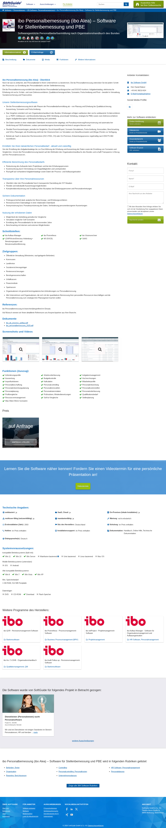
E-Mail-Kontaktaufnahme (140, 94)
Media (47, 60)
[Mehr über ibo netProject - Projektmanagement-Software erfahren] (103, 629)
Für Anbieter (67, 4)
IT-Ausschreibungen (50, 808)
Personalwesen (19, 10)
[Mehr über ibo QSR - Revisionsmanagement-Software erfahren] (21, 629)
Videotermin (83, 486)
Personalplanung (117, 771)
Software (29, 4)
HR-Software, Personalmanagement (41, 10)
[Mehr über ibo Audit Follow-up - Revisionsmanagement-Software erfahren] (62, 657)
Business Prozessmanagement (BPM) (63, 640)
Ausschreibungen (47, 4)
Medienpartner (27, 814)
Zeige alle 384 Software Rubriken (83, 786)
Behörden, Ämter (13, 768)
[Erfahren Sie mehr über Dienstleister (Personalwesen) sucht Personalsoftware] (28, 715)
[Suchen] (126, 4)
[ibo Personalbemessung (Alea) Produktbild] (100, 349)
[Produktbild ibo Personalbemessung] (21, 349)
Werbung (26, 811)
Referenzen (6, 811)
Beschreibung (10, 60)
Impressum (6, 816)
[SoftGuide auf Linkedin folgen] (72, 809)
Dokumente (30, 60)
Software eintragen (29, 808)
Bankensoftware (12, 640)
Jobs (4, 814)
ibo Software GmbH (138, 82)
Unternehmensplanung (68, 775)
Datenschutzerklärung (135, 214)
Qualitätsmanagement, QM (17, 667)
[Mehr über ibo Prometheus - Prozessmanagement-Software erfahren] (62, 629)
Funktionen (64, 60)
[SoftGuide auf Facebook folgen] (67, 809)
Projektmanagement (97, 640)
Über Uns (5, 808)
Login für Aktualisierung (30, 816)
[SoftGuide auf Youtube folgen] (72, 815)
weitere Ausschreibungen (83, 741)
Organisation (11, 771)
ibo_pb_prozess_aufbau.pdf (17, 323)
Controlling (63, 768)
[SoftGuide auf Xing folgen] (67, 815)
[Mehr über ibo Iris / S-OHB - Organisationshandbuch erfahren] (21, 657)
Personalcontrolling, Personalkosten (73, 771)
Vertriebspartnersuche (51, 811)
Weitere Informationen (86, 60)
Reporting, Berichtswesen (16, 775)
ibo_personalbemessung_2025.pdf (19, 325)
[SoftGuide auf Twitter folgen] (76, 809)
